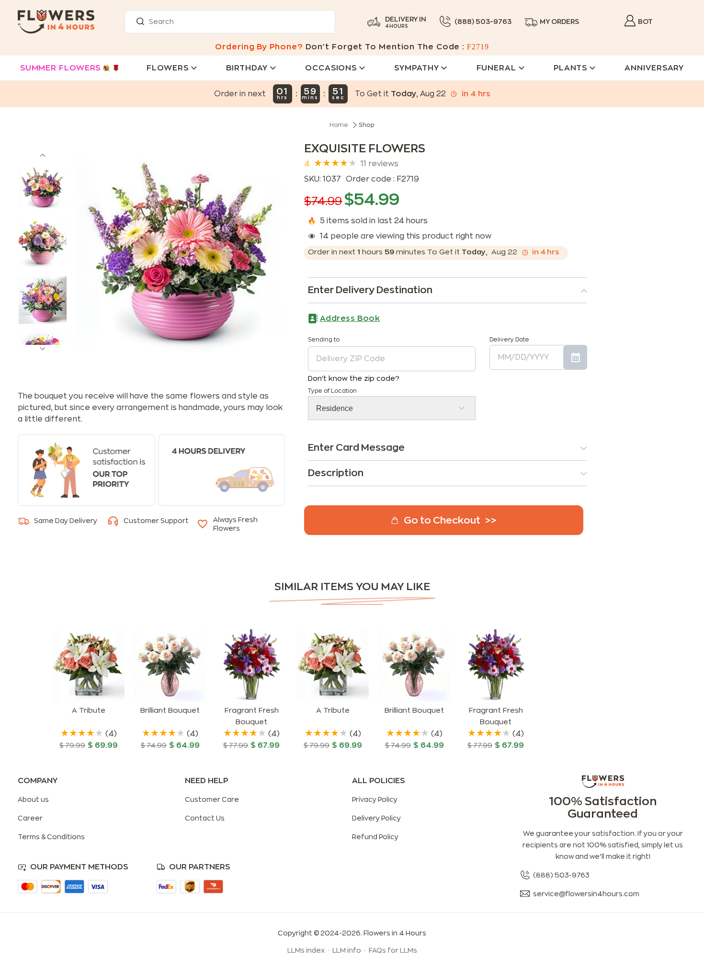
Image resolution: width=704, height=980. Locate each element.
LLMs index (306, 950)
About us (33, 799)
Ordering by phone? (259, 47)
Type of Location (332, 391)
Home (338, 125)
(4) (111, 734)
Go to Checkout (442, 520)
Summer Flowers (60, 68)
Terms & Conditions (51, 836)
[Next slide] (43, 351)
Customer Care (212, 799)
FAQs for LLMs (393, 950)
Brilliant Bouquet (170, 710)
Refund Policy (375, 836)
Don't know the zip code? (353, 378)
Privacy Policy (374, 799)
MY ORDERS (559, 21)
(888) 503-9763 (482, 21)
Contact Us (205, 818)
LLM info (346, 950)
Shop (367, 125)
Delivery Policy (376, 818)
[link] (89, 690)
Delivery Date (509, 339)
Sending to (324, 339)
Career (30, 818)
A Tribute (88, 710)
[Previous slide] (43, 153)
